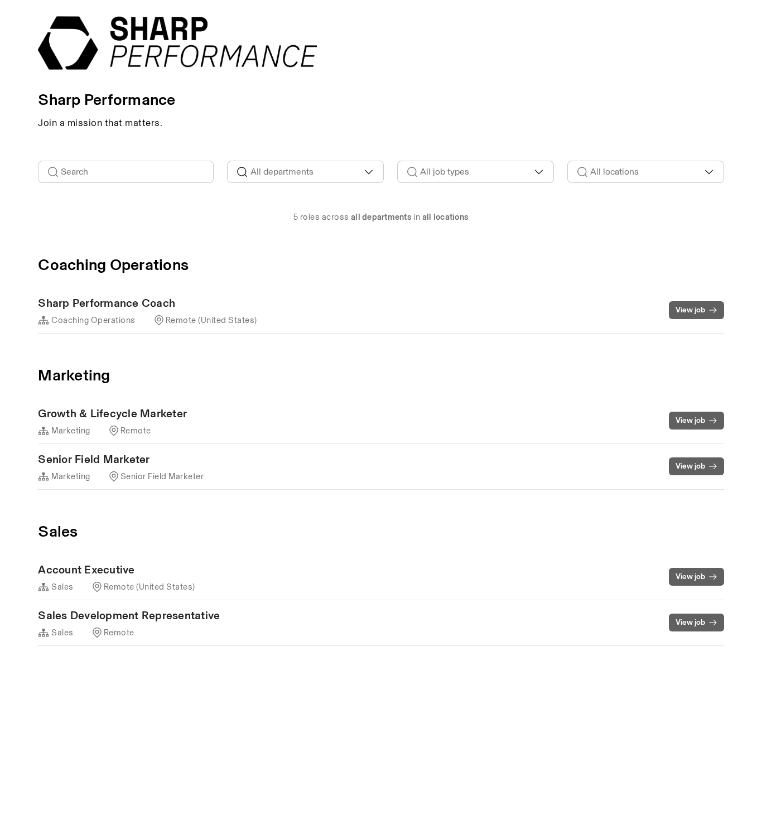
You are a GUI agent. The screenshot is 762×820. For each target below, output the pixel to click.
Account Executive (86, 569)
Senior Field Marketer (93, 459)
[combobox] (305, 172)
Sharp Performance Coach (106, 303)
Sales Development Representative (129, 615)
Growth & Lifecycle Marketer (112, 413)
